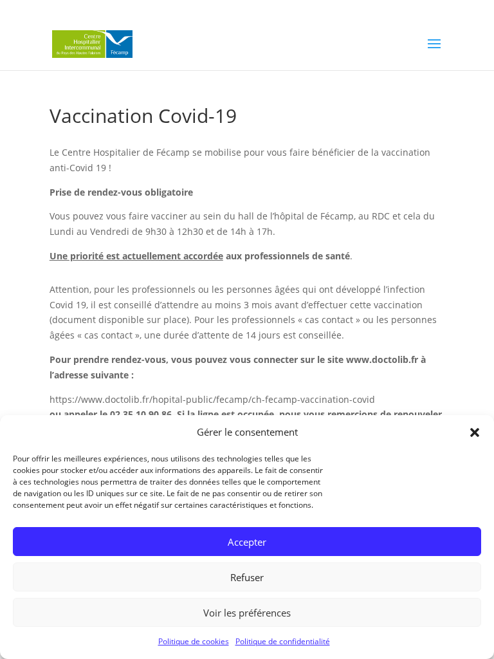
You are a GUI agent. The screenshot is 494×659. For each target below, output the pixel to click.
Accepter (247, 541)
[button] (474, 432)
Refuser (247, 577)
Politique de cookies (193, 641)
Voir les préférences (247, 612)
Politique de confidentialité (282, 641)
